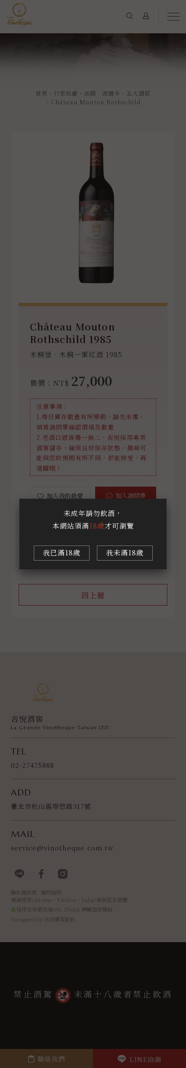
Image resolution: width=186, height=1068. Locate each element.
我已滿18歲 (61, 553)
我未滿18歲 (125, 553)
